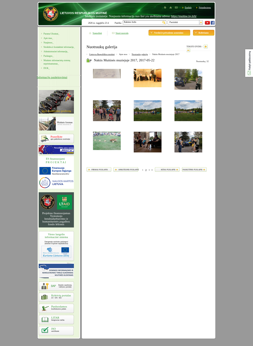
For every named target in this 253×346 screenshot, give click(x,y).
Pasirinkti (173, 22)
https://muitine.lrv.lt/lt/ (177, 16)
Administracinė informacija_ (56, 51)
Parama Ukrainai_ (51, 33)
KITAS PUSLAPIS (168, 170)
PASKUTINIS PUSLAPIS (192, 170)
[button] (249, 63)
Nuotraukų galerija (140, 54)
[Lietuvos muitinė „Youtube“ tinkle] (207, 24)
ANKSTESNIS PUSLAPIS (128, 170)
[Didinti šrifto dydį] (206, 46)
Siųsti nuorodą (122, 33)
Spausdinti (97, 33)
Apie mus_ (48, 38)
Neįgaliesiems (205, 7)
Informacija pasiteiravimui (52, 77)
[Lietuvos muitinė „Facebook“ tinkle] (212, 24)
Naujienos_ (49, 42)
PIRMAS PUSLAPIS (99, 170)
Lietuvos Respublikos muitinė (102, 54)
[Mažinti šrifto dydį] (188, 50)
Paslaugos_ (49, 56)
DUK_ (47, 68)
